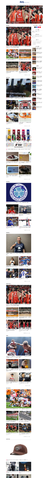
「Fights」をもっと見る (27, 385)
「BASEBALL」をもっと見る (27, 281)
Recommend (8, 128)
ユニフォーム (34, 41)
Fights (7, 335)
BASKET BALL (8, 283)
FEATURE (7, 25)
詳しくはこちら (33, 32)
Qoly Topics (8, 77)
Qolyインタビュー (39, 41)
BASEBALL (8, 232)
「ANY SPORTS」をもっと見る (26, 436)
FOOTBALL (8, 181)
